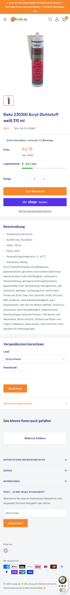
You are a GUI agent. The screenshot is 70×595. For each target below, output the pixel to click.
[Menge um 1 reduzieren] (25, 178)
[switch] (62, 590)
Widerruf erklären (35, 438)
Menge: (7, 178)
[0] (64, 19)
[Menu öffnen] (5, 19)
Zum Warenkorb (35, 191)
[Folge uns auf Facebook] (5, 550)
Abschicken (15, 523)
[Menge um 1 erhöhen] (43, 178)
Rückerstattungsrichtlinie (17, 403)
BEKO (6, 128)
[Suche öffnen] (50, 19)
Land (6, 351)
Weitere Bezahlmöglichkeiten (35, 211)
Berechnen (15, 388)
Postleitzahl (10, 367)
